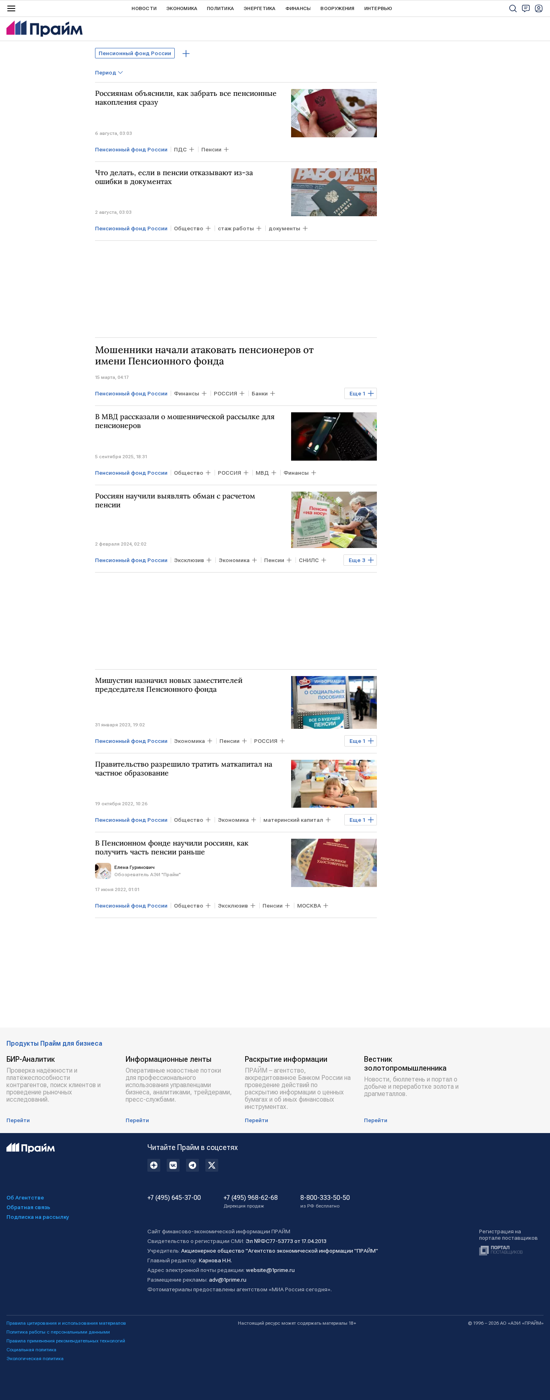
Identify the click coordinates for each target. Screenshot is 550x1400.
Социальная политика (31, 1349)
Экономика (181, 8)
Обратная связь (28, 1207)
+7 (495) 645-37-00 (174, 1197)
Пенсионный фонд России (135, 53)
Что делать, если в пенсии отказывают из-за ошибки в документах (174, 177)
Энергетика (259, 8)
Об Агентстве (25, 1197)
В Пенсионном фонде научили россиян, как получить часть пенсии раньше (171, 847)
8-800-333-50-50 (325, 1201)
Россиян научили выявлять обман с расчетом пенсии (175, 500)
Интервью (378, 8)
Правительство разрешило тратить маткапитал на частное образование (183, 769)
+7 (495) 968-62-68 (250, 1201)
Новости (144, 8)
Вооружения (337, 8)
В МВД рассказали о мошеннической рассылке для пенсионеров (185, 421)
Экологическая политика (35, 1358)
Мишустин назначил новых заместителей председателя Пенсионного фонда (168, 685)
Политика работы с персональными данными (58, 1332)
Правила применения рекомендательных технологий (65, 1341)
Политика (220, 8)
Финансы (298, 8)
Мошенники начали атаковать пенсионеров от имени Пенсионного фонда (204, 355)
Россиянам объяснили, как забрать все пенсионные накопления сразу (186, 98)
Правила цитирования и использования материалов (66, 1323)
